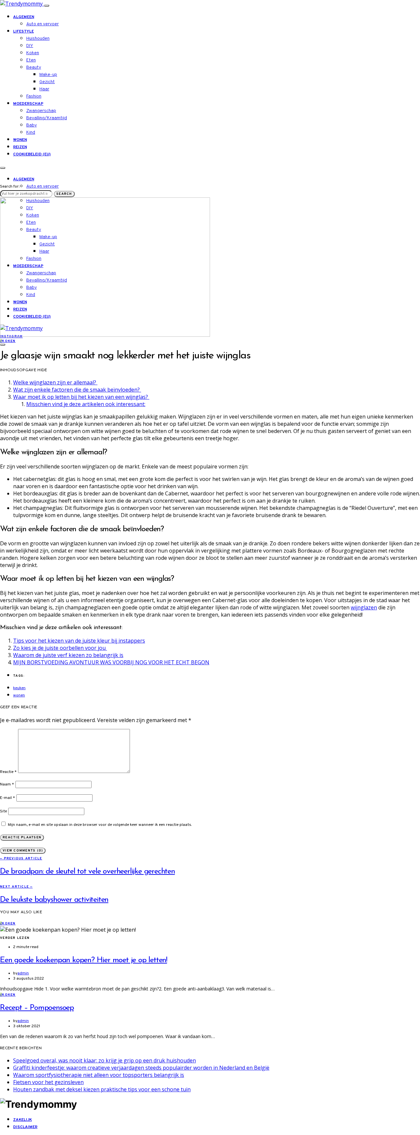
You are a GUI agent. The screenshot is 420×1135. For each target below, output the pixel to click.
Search (64, 194)
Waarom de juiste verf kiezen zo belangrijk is (68, 655)
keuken (19, 688)
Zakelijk (22, 1120)
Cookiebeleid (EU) (32, 154)
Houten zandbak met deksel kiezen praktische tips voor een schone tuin (102, 1089)
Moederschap (28, 103)
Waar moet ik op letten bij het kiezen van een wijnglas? (81, 396)
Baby (31, 125)
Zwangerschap (41, 111)
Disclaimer (25, 1127)
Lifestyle (23, 31)
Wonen (20, 140)
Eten (31, 60)
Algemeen (23, 17)
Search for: (9, 186)
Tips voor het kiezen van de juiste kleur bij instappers (79, 640)
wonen (19, 695)
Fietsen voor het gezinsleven (48, 1082)
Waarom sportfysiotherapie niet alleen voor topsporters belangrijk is (98, 1074)
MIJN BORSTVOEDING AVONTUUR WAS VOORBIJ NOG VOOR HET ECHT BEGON (111, 662)
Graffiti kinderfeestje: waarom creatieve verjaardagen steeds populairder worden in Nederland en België (141, 1067)
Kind (30, 132)
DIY (29, 46)
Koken (32, 53)
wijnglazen (364, 607)
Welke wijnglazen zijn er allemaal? (55, 382)
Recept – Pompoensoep (37, 1008)
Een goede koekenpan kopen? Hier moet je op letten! (83, 960)
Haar (44, 89)
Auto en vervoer (42, 24)
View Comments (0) (23, 851)
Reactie (8, 772)
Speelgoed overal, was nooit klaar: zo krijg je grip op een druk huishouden (104, 1060)
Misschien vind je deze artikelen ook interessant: (85, 404)
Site (3, 811)
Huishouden (38, 38)
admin (23, 973)
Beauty (33, 67)
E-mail (7, 798)
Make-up (48, 75)
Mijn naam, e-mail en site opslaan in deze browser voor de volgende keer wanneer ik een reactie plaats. (100, 825)
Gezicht (47, 82)
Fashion (33, 96)
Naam (7, 784)
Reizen (20, 147)
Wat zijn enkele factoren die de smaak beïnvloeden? (77, 389)
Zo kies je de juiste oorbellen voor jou (60, 647)
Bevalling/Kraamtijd (46, 118)
